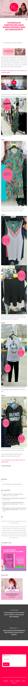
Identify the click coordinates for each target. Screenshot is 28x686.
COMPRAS (14, 36)
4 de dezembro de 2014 (16, 34)
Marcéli (6, 34)
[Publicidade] (12, 589)
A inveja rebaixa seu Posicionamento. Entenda (13, 498)
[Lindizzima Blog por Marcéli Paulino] (14, 9)
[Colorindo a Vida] (13, 558)
